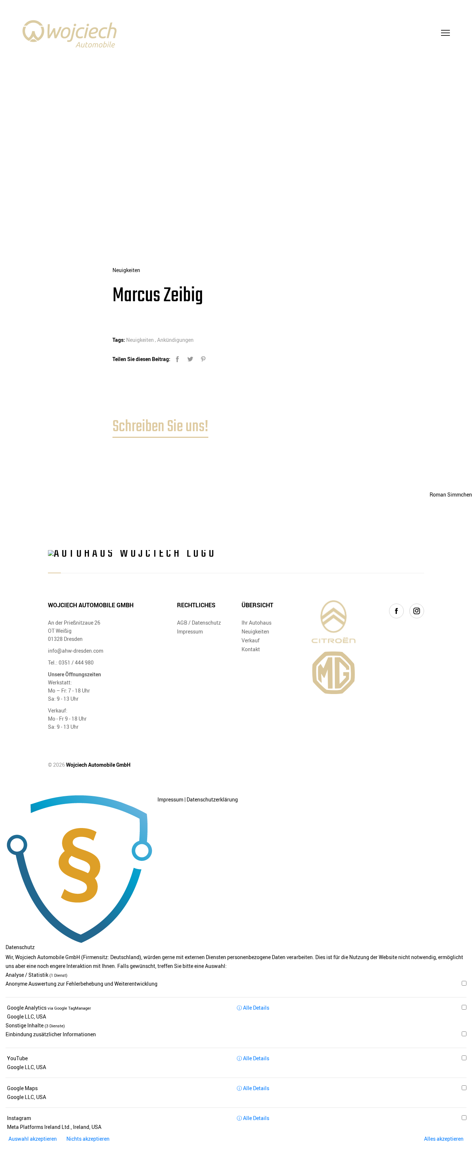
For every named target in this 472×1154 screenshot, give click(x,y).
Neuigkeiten (126, 270)
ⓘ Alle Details (253, 1007)
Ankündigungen (175, 339)
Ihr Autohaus (256, 622)
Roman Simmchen (451, 494)
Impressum (190, 631)
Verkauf (251, 640)
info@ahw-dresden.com (75, 650)
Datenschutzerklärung (212, 799)
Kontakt (251, 649)
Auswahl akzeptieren (32, 1138)
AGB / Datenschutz (199, 622)
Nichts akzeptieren (88, 1138)
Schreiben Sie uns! (160, 427)
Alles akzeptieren (444, 1138)
